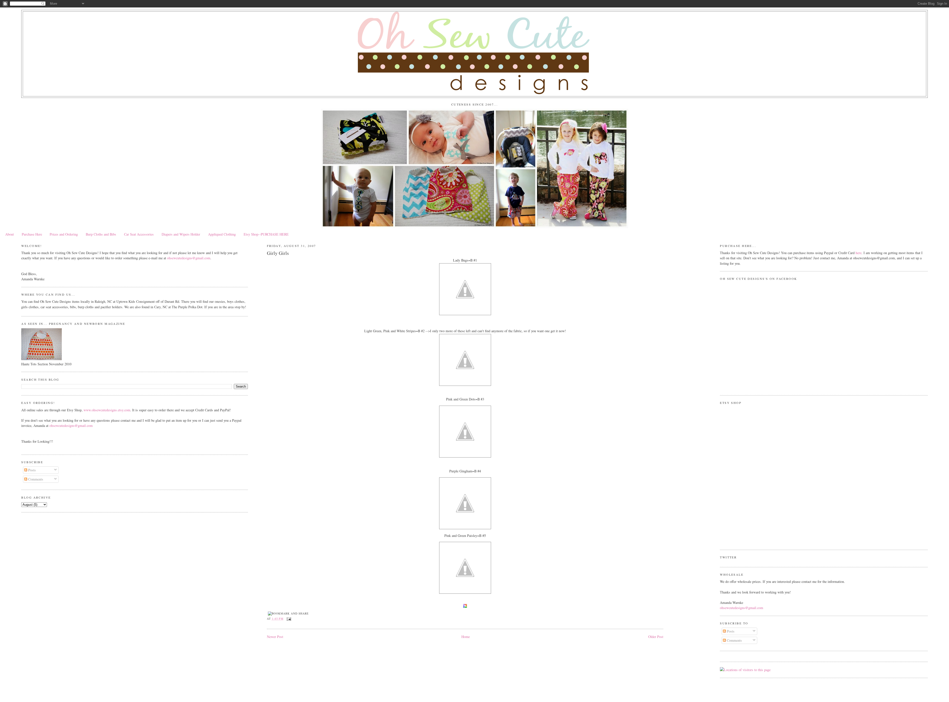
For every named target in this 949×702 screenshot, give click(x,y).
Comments (35, 479)
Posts (31, 470)
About (9, 234)
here (859, 252)
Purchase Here (32, 234)
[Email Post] (288, 618)
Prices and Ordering (64, 234)
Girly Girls (278, 253)
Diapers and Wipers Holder (181, 234)
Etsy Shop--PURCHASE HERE (266, 234)
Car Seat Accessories (139, 234)
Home (465, 636)
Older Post (655, 636)
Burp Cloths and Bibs (101, 234)
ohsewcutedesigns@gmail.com (188, 258)
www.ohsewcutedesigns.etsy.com (107, 410)
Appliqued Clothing (222, 234)
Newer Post (275, 636)
